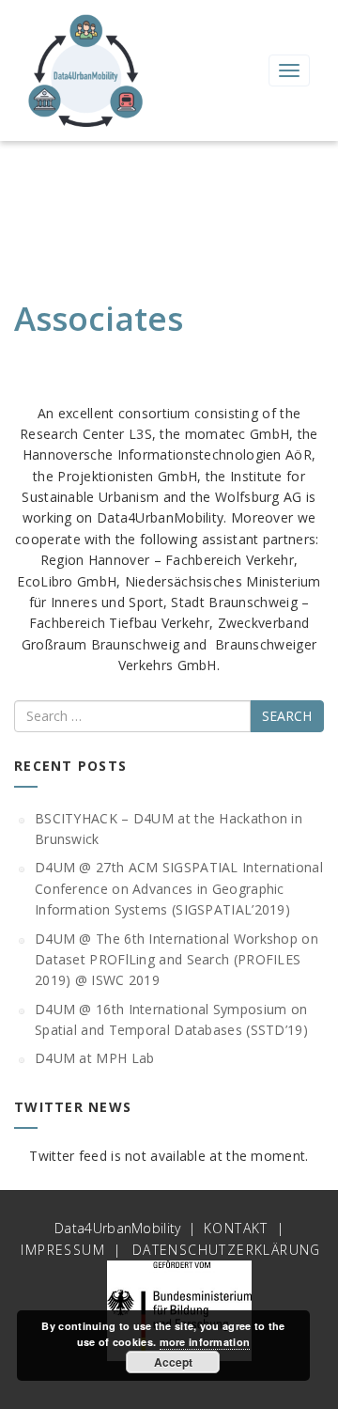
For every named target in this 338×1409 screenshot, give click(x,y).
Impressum (63, 1250)
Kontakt (236, 1228)
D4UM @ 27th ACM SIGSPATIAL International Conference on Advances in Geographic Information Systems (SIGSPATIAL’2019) (179, 888)
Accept (173, 1362)
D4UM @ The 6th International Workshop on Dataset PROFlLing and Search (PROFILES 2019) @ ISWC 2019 (176, 960)
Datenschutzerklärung (226, 1250)
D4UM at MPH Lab (95, 1058)
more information (205, 1342)
